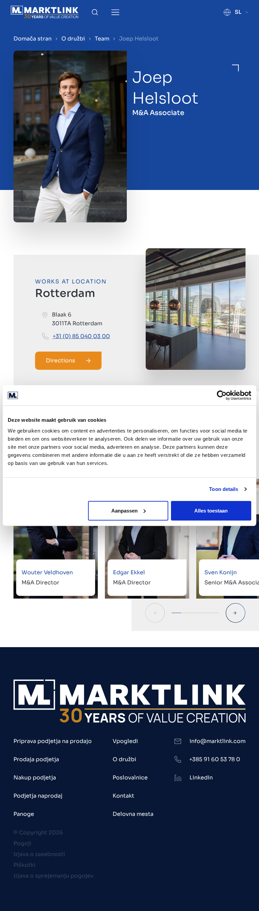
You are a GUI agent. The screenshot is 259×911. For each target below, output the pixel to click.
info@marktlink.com (218, 741)
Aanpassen (124, 510)
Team (102, 38)
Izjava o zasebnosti (39, 854)
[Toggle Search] (95, 12)
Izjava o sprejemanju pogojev (53, 875)
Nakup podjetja (34, 777)
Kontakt (123, 795)
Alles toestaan (211, 510)
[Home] (44, 12)
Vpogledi (125, 741)
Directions (60, 360)
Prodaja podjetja (36, 759)
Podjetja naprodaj (37, 795)
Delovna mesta (133, 814)
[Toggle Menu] (115, 12)
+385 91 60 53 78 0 (214, 759)
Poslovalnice (130, 777)
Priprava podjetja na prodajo (52, 741)
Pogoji (22, 843)
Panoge (23, 814)
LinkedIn (201, 777)
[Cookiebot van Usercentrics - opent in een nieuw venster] (221, 395)
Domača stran (32, 38)
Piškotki (24, 864)
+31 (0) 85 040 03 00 (81, 336)
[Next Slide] (236, 613)
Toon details (223, 489)
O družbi (73, 38)
